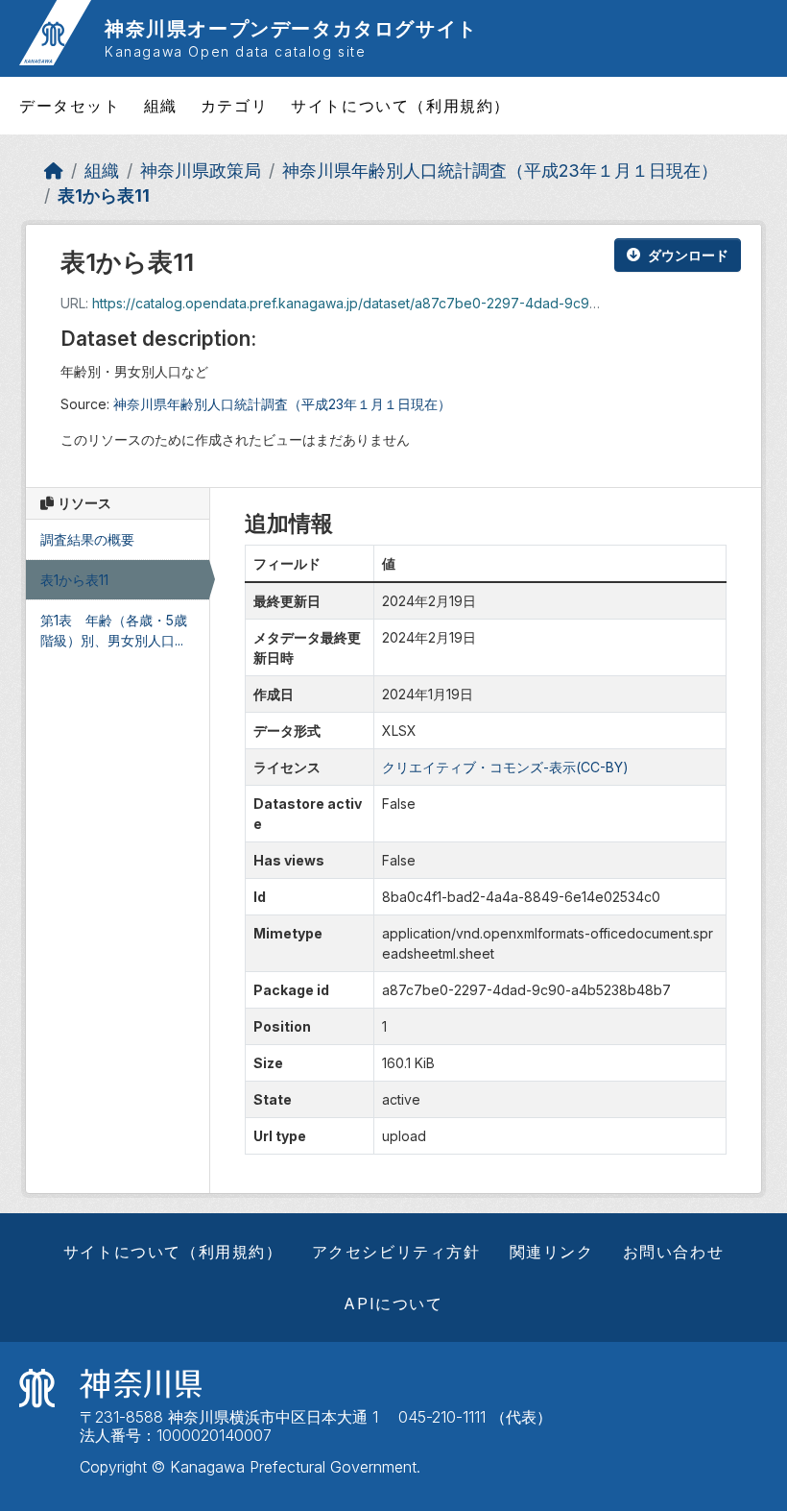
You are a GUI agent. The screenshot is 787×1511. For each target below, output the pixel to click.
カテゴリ (234, 105)
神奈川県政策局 (200, 170)
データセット (70, 105)
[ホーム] (53, 170)
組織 (161, 105)
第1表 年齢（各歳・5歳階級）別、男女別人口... (113, 630)
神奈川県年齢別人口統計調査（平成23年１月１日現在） (500, 170)
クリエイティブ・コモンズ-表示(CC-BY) (505, 767)
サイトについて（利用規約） (401, 105)
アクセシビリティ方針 (396, 1251)
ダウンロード (688, 255)
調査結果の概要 (87, 539)
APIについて (393, 1303)
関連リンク (552, 1251)
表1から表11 (104, 195)
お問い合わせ (674, 1251)
